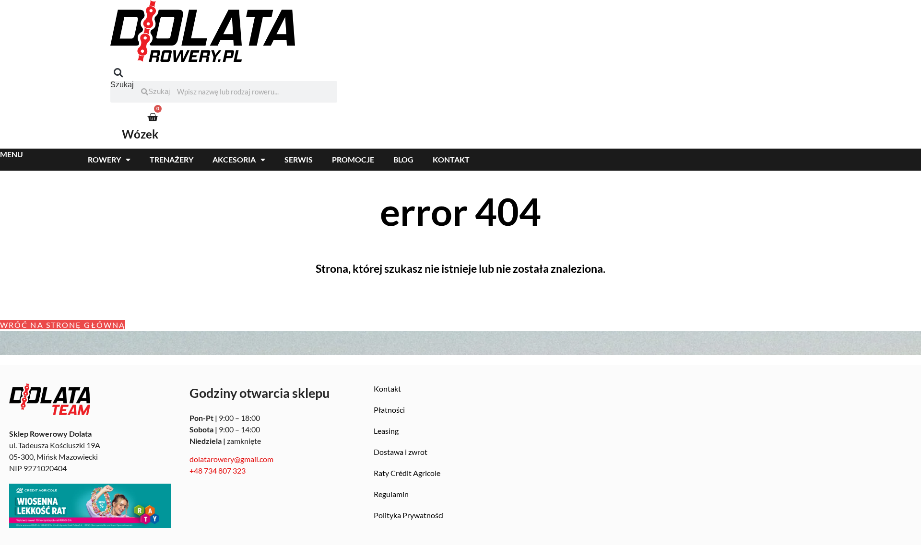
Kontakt (451, 159)
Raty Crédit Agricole (407, 472)
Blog (403, 159)
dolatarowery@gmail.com (231, 459)
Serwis (298, 159)
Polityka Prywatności (409, 515)
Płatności (389, 409)
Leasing (386, 430)
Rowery (104, 159)
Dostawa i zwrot (400, 451)
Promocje (353, 159)
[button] (118, 73)
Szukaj (122, 85)
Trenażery (171, 159)
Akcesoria (234, 159)
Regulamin (391, 494)
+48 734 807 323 (217, 470)
